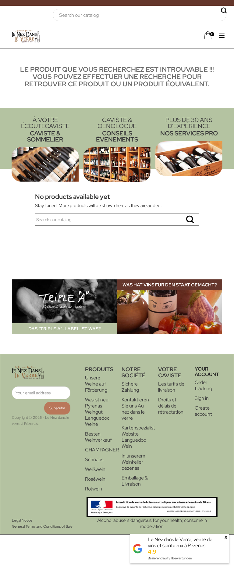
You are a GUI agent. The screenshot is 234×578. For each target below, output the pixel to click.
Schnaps (94, 459)
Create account (203, 411)
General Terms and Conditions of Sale (42, 526)
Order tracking (203, 385)
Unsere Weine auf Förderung (96, 384)
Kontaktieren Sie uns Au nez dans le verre (135, 409)
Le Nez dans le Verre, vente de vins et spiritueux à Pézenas (180, 542)
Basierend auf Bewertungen (170, 558)
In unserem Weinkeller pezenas (133, 462)
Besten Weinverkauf (98, 437)
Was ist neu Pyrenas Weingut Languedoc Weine (97, 412)
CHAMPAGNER (102, 450)
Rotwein (93, 489)
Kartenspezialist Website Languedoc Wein (138, 437)
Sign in (202, 398)
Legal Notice (22, 520)
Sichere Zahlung (130, 387)
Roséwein (95, 479)
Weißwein (95, 469)
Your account (207, 372)
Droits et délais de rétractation (170, 406)
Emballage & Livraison (135, 481)
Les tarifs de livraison (171, 387)
